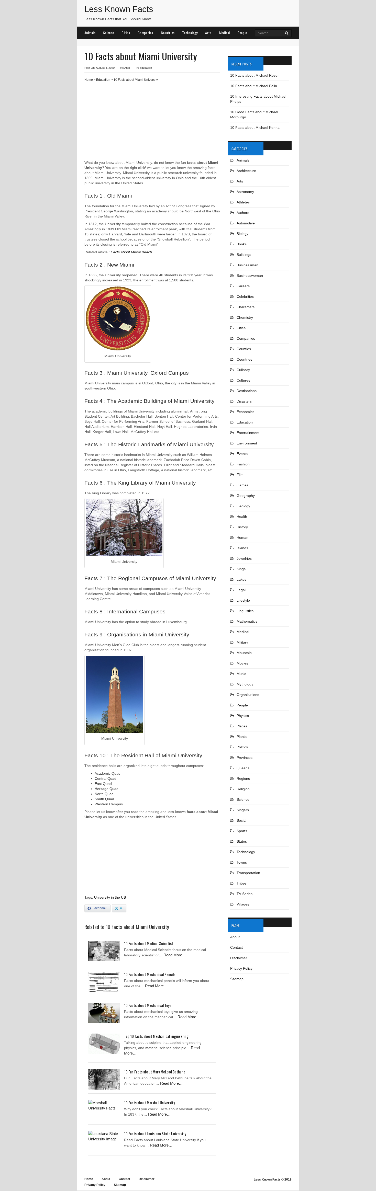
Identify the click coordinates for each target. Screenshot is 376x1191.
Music (241, 674)
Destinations (247, 391)
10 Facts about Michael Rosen (255, 75)
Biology (242, 234)
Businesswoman (250, 275)
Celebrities (245, 296)
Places (242, 726)
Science (108, 32)
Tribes (242, 883)
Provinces (244, 757)
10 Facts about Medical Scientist (148, 943)
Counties (244, 349)
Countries (168, 32)
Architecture (246, 171)
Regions (243, 778)
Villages (243, 904)
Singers (243, 810)
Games (242, 485)
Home (88, 80)
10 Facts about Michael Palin (253, 86)
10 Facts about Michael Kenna (255, 127)
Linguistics (245, 611)
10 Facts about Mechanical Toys (147, 1005)
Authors (243, 213)
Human (242, 537)
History (242, 527)
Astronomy (245, 192)
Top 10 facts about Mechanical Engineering (156, 1036)
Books (242, 244)
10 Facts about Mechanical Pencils (149, 974)
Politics (242, 747)
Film (240, 475)
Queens (243, 768)
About (235, 937)
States (242, 841)
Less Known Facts (118, 9)
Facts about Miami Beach (131, 252)
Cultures (243, 380)
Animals (89, 32)
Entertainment (248, 433)
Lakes (241, 579)
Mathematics (247, 621)
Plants (242, 737)
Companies (145, 32)
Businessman (247, 265)
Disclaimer (238, 958)
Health (242, 516)
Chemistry (245, 317)
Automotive (246, 223)
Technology (189, 32)
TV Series (244, 894)
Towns (242, 862)
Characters (246, 307)
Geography (246, 496)
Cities (125, 32)
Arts (208, 32)
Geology (243, 506)
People (242, 32)
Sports (242, 831)
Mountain (244, 653)
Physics (243, 716)
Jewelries (244, 558)
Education (146, 67)
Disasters (244, 401)
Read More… (174, 955)
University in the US (110, 897)
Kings (241, 569)
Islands (242, 548)
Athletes (243, 202)
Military (242, 642)
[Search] (287, 33)
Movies (242, 663)
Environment (247, 443)
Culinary (243, 370)
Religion (243, 789)
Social (241, 820)
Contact (236, 947)
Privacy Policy (241, 968)
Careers (243, 286)
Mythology (245, 684)
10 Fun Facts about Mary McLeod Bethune (154, 1071)
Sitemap (237, 979)
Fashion (243, 464)
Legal (241, 590)
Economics (245, 412)
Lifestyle (243, 600)
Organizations (248, 695)
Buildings (244, 255)
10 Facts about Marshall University (149, 1102)
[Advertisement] (152, 123)
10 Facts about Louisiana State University (155, 1133)
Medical (224, 32)
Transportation (248, 873)
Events (242, 454)
